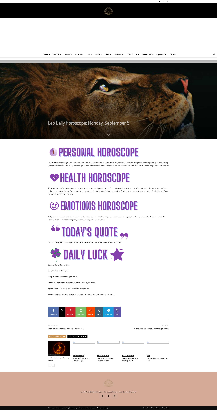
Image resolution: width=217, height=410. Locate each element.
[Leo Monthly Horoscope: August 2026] (158, 349)
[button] (214, 55)
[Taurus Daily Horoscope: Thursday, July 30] (108, 349)
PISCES (172, 54)
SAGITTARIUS (131, 54)
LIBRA (107, 54)
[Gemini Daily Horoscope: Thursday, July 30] (133, 349)
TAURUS (56, 54)
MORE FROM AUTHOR (77, 337)
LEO (88, 54)
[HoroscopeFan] (108, 11)
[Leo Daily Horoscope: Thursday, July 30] (59, 348)
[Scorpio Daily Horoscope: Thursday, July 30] (84, 349)
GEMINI (67, 54)
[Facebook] (159, 1)
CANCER (78, 54)
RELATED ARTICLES (57, 337)
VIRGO (97, 54)
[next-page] (53, 365)
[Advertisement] (108, 35)
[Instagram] (163, 1)
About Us (146, 408)
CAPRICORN (146, 54)
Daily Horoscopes (54, 355)
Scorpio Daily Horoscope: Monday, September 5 (65, 329)
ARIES (46, 54)
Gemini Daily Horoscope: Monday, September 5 (151, 329)
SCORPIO (117, 54)
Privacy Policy (155, 408)
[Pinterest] (167, 1)
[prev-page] (49, 365)
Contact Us (165, 408)
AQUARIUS (160, 54)
